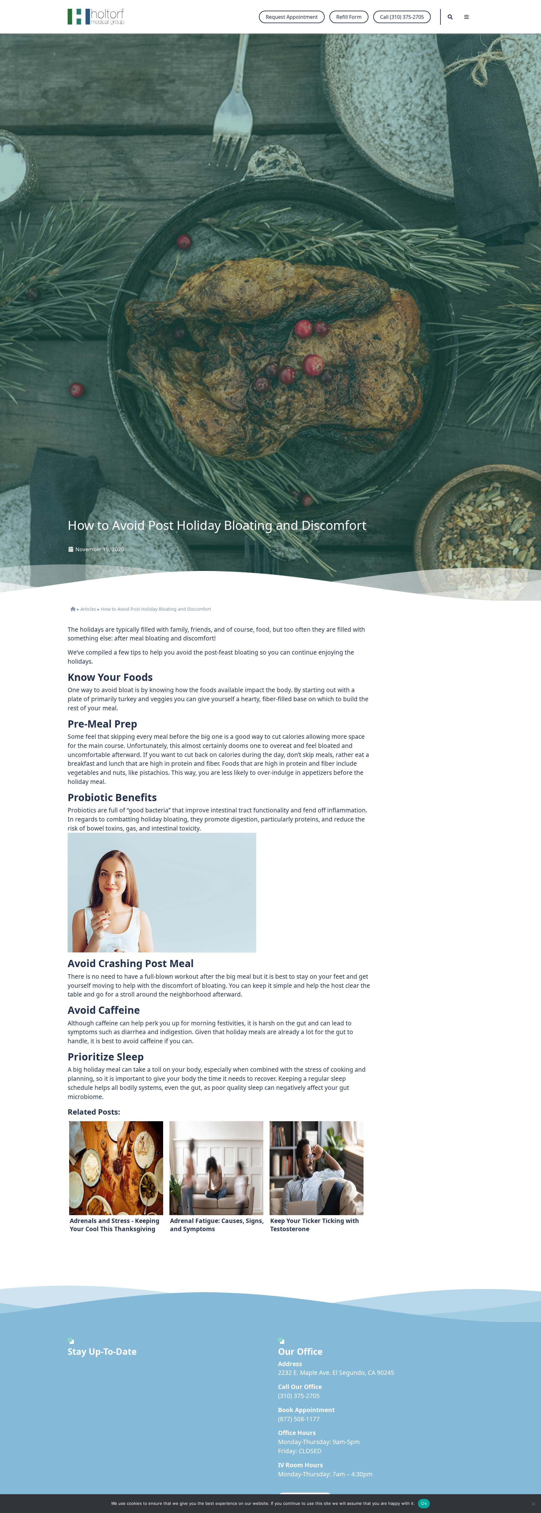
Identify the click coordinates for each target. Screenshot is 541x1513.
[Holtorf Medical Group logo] (99, 17)
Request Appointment (292, 16)
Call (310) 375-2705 (402, 16)
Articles (88, 609)
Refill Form (349, 16)
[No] (533, 1503)
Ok (424, 1503)
